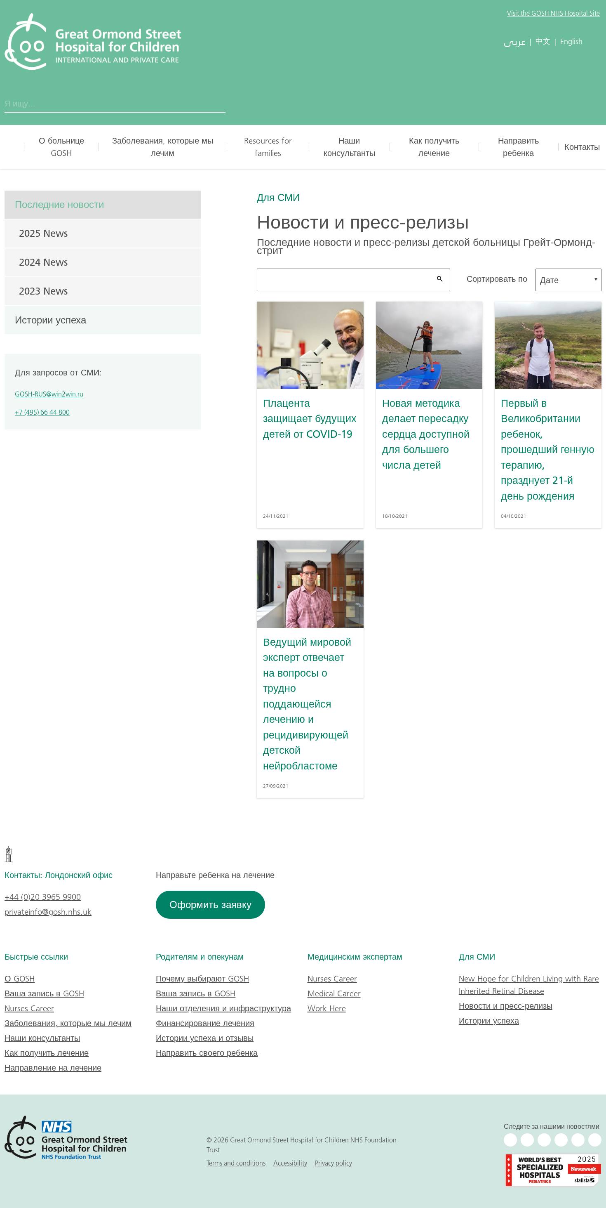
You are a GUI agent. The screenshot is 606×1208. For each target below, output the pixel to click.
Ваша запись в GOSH (44, 993)
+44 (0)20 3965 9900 (43, 897)
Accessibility (290, 1163)
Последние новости (59, 204)
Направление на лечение (53, 1068)
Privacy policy (333, 1163)
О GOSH (20, 979)
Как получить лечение (434, 147)
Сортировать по (497, 279)
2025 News (43, 233)
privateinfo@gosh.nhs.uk (48, 912)
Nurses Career (29, 1008)
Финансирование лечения (205, 1023)
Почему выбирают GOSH (202, 979)
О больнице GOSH (61, 147)
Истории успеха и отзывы (205, 1038)
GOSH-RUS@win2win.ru (49, 394)
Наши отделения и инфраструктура (223, 1008)
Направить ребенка (518, 147)
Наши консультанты (349, 147)
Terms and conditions (236, 1163)
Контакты (582, 147)
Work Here (327, 1008)
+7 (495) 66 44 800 (42, 412)
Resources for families (268, 147)
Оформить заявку (210, 905)
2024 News (43, 262)
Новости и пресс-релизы (505, 1006)
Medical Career (334, 993)
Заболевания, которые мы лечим (162, 147)
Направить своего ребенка (207, 1053)
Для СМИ (278, 197)
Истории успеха (50, 320)
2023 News (43, 291)
